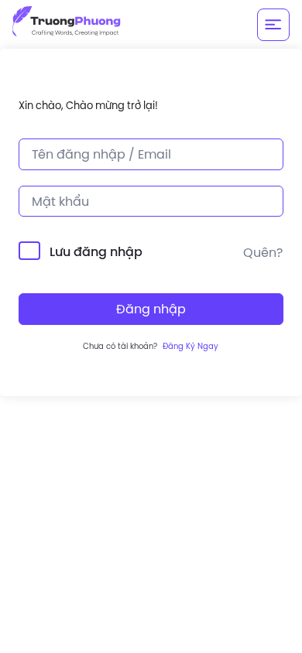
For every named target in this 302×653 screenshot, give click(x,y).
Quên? (263, 252)
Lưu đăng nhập (96, 252)
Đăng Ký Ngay (190, 346)
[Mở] (273, 25)
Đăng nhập (151, 308)
